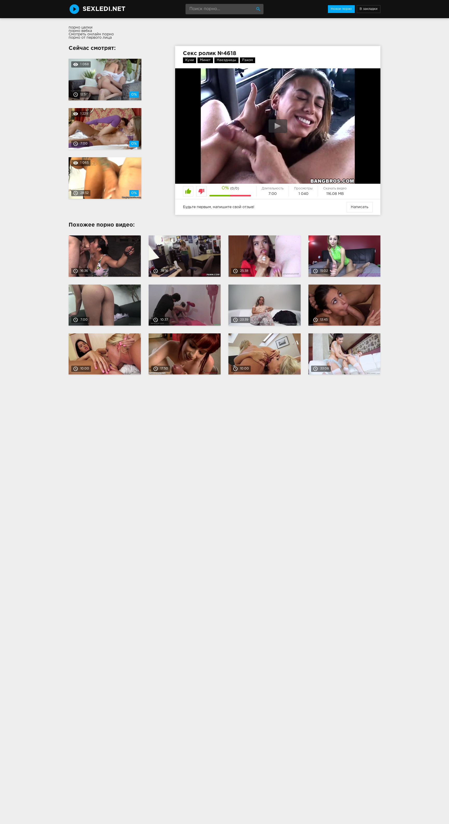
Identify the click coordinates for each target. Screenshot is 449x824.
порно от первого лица (90, 37)
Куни (189, 60)
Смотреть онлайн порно (91, 34)
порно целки (81, 27)
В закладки (369, 9)
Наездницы (226, 60)
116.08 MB (335, 193)
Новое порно (341, 9)
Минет (205, 60)
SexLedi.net (104, 9)
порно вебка (80, 30)
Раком (247, 60)
